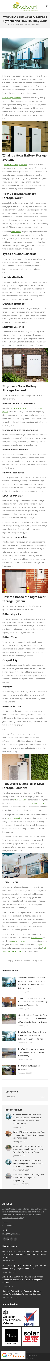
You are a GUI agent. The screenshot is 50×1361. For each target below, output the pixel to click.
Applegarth (38, 944)
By (27, 961)
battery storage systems (35, 803)
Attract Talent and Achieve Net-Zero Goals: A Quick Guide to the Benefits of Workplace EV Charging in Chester (32, 1018)
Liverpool (6, 951)
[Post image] (9, 982)
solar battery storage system (15, 165)
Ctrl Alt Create (28, 1358)
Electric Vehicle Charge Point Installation (29, 1067)
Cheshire (21, 951)
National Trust (20, 800)
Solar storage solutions (11, 98)
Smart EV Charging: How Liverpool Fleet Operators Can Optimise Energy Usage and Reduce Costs (32, 1001)
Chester (14, 951)
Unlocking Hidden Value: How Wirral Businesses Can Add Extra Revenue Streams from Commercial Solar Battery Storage (32, 983)
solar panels (16, 231)
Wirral (43, 948)
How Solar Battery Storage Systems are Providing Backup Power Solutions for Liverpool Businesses (32, 1035)
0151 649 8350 (36, 937)
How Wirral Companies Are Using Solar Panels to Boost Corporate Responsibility (31, 1052)
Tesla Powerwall (13, 818)
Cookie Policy (7, 1218)
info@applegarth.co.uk (16, 941)
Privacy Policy (18, 1218)
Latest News (18, 961)
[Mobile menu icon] (3, 6)
